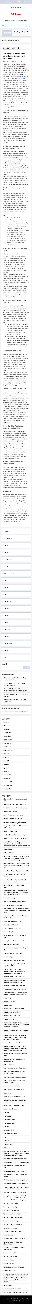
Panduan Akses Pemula (10, 1019)
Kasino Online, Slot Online (10, 932)
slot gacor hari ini (8, 1144)
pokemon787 (7, 1093)
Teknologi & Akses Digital (10, 1203)
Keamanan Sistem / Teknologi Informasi (14, 985)
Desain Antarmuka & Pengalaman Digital (14, 835)
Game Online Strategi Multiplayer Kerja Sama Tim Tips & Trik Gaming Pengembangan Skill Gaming (16, 865)
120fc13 (6, 61)
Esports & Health (8, 849)
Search (4, 664)
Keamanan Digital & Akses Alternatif (13, 960)
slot (4, 580)
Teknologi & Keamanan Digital (12, 1214)
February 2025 (7, 775)
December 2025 (7, 739)
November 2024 (7, 785)
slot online (6, 629)
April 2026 (6, 725)
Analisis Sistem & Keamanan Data (13, 815)
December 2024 (7, 782)
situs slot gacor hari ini (10, 1133)
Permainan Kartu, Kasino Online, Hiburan (14, 1068)
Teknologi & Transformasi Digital (12, 1231)
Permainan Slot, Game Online (11, 1086)
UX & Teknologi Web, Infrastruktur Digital (15, 1292)
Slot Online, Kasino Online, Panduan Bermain (16, 1162)
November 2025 (7, 743)
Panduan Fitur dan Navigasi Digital (13, 1043)
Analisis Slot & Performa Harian (12, 818)
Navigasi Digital (7, 998)
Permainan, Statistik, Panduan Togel (13, 1089)
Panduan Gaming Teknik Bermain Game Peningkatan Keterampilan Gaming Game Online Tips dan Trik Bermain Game (15, 1048)
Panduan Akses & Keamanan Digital (13, 1008)
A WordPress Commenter (11, 712)
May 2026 (6, 722)
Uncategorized (7, 1285)
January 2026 (7, 736)
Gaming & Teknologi (9, 898)
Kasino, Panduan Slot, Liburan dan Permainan (16, 941)
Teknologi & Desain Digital (11, 1207)
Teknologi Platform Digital (10, 1256)
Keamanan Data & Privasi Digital (12, 953)
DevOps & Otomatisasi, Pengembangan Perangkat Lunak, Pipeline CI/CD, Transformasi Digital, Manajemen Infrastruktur (16, 844)
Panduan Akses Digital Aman (11, 1015)
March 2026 (6, 729)
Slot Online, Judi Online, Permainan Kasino (15, 1158)
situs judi (6, 1112)
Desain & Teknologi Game (10, 831)
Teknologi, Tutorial (8, 1263)
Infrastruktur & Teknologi (10, 925)
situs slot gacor (7, 601)
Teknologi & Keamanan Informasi (12, 1217)
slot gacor (6, 545)
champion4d (24, 76)
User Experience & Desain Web (12, 1289)
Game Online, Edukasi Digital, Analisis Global (16, 871)
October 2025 (7, 746)
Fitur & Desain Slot (8, 852)
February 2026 (7, 732)
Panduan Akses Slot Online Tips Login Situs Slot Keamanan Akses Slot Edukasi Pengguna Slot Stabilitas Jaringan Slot (16, 1024)
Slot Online (6, 1148)
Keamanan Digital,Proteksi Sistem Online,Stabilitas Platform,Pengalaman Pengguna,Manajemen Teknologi (14, 971)
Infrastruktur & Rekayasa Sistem (12, 921)
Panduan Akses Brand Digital (11, 1012)
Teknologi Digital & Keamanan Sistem (14, 1238)
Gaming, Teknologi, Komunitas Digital (14, 905)
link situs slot (7, 559)
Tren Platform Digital (9, 1270)
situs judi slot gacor (9, 1119)
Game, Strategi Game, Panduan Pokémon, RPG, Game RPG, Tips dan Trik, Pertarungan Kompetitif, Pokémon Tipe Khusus (15, 892)
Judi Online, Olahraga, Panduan (12, 928)
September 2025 (8, 750)
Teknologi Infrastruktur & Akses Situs (14, 1253)
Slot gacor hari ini (8, 573)
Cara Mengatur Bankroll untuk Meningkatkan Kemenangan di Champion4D (14, 56)
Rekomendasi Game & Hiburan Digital (14, 1105)
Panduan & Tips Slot (9, 1001)
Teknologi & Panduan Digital (11, 1221)
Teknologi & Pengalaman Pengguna (13, 1224)
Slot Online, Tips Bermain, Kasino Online (14, 1192)
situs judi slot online (9, 1123)
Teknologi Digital (8, 1235)
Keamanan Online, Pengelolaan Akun (13, 976)
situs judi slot (7, 1116)
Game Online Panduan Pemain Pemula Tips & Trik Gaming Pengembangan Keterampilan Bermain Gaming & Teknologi (16, 858)
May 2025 (6, 764)
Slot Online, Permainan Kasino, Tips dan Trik (16, 1183)
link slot (5, 566)
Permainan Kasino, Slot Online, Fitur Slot (14, 1077)
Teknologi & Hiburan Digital (11, 1210)
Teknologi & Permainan (10, 1228)
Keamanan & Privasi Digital (11, 944)
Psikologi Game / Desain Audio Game (14, 1096)
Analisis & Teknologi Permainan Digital (14, 804)
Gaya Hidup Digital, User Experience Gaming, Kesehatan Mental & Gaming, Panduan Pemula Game (16, 910)
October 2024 (7, 789)
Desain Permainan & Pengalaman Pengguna (15, 838)
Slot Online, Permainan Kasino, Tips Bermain (16, 1180)
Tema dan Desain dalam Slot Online (13, 1267)
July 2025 (6, 757)
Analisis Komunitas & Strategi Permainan (15, 808)
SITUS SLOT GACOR (9, 1130)
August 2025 (7, 754)
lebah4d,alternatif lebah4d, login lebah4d (14, 989)
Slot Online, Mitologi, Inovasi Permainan (14, 1171)
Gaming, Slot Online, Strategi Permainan (14, 901)
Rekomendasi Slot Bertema (11, 1109)
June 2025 (6, 761)
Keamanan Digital (8, 957)
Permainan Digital (8, 1064)
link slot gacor (7, 538)
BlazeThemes (20, 1301)
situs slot (6, 587)
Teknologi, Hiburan (8, 1260)
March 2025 (6, 771)
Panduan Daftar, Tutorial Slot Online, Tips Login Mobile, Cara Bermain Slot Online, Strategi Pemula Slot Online (15, 1037)
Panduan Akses (7, 1005)
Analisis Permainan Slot (10, 811)
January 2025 (7, 778)
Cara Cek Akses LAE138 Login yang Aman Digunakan (15, 2)
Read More (6, 524)
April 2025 (6, 768)
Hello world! (24, 712)
